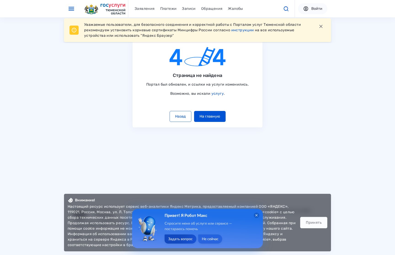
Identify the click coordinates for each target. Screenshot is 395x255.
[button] (286, 8)
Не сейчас (210, 239)
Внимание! (85, 200)
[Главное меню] (71, 8)
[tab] (144, 8)
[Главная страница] (104, 9)
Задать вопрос (180, 239)
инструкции (242, 30)
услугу (217, 93)
